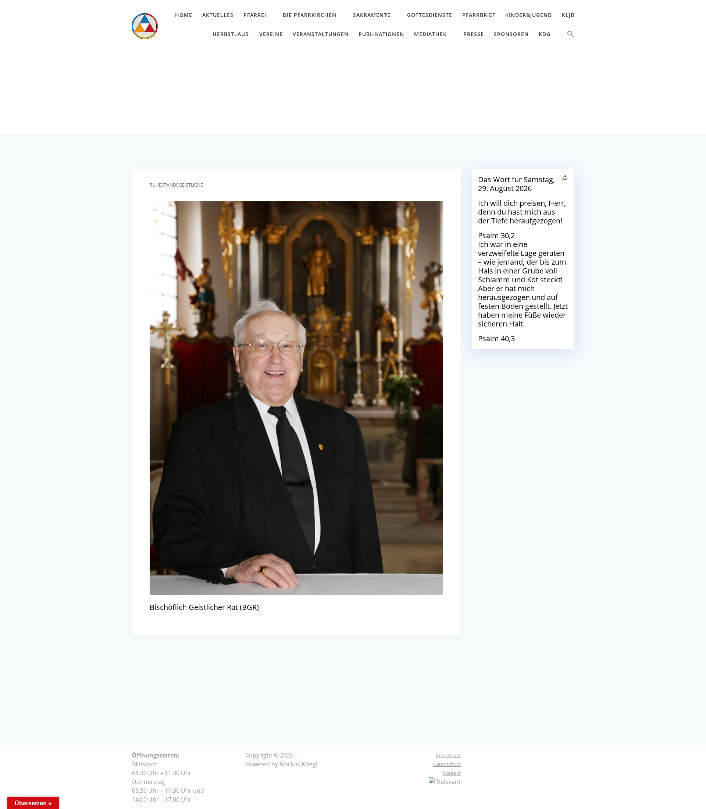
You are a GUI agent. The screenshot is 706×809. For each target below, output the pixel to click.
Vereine (271, 34)
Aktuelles (217, 14)
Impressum (448, 755)
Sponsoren (511, 34)
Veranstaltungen (321, 34)
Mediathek (430, 34)
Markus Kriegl (298, 764)
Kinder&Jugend (528, 14)
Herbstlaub (231, 34)
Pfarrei (254, 14)
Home (183, 14)
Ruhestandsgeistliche (176, 185)
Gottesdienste (429, 14)
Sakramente (372, 14)
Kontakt (452, 773)
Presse (473, 34)
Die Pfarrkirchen (309, 14)
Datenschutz (447, 764)
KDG (544, 34)
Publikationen (381, 34)
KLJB (568, 14)
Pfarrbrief (478, 14)
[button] (570, 35)
